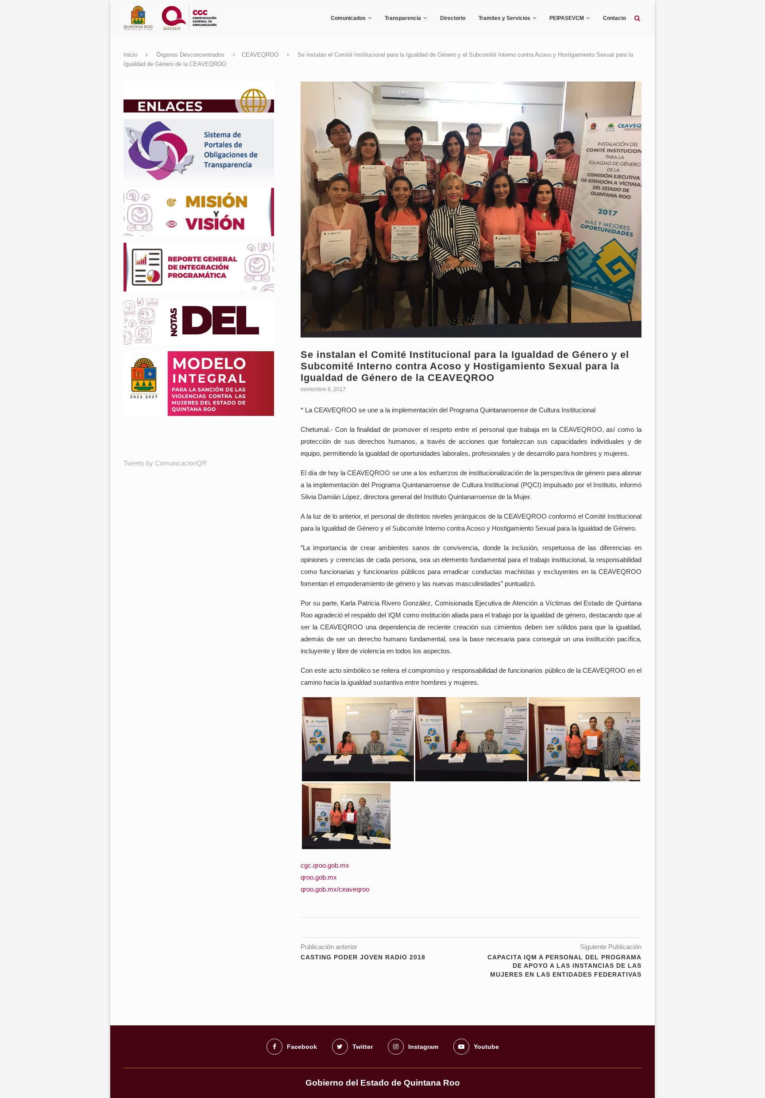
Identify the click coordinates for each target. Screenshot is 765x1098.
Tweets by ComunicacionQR (165, 463)
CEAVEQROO (260, 54)
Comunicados (348, 18)
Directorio (452, 18)
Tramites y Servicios (504, 18)
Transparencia (403, 18)
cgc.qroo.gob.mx (325, 865)
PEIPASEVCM (566, 18)
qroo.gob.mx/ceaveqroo (335, 889)
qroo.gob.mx (319, 877)
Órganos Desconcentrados (190, 54)
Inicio (130, 54)
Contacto (614, 18)
